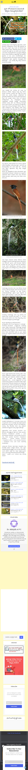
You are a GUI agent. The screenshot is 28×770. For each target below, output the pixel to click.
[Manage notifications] (25, 767)
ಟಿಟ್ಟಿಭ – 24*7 (13, 490)
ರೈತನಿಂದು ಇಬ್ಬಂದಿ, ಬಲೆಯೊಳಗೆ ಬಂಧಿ (16, 484)
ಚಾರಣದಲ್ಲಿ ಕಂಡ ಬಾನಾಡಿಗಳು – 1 (17, 497)
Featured (12, 482)
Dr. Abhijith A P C (16, 13)
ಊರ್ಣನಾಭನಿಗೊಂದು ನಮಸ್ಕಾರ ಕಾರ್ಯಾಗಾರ (16, 478)
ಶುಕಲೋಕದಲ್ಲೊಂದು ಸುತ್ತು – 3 (16, 510)
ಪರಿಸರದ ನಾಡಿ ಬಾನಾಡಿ (14, 7)
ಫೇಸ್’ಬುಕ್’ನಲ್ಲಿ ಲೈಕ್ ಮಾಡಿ (14, 718)
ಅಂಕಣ (12, 476)
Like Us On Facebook (14, 733)
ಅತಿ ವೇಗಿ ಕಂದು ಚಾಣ (14, 504)
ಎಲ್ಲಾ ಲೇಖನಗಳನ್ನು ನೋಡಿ (14, 546)
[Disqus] (14, 570)
